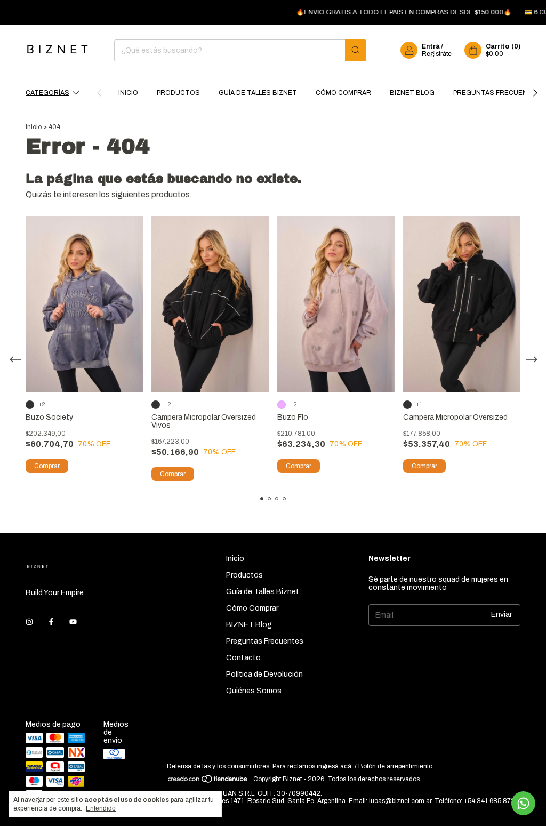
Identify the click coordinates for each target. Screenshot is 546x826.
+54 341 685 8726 (491, 801)
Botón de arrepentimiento (395, 766)
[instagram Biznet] (29, 622)
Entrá (431, 46)
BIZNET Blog (412, 93)
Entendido (101, 808)
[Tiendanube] (208, 781)
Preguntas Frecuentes (497, 93)
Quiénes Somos (254, 691)
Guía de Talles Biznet (258, 93)
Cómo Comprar (343, 93)
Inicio (128, 93)
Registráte (437, 54)
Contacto (243, 658)
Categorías (47, 93)
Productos (178, 93)
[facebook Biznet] (51, 622)
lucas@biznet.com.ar (400, 801)
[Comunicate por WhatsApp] (523, 803)
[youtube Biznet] (73, 622)
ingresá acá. (335, 766)
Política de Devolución (264, 674)
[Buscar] (355, 50)
